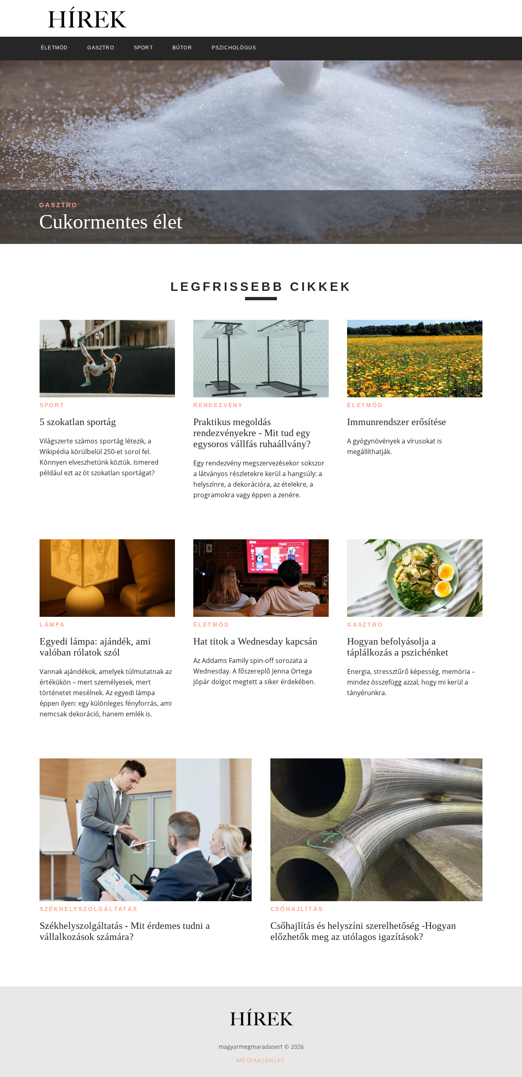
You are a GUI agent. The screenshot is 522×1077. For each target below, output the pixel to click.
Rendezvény (218, 405)
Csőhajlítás (296, 909)
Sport (52, 405)
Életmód (365, 405)
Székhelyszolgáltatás (89, 909)
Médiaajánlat (261, 1060)
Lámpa (52, 624)
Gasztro (58, 205)
